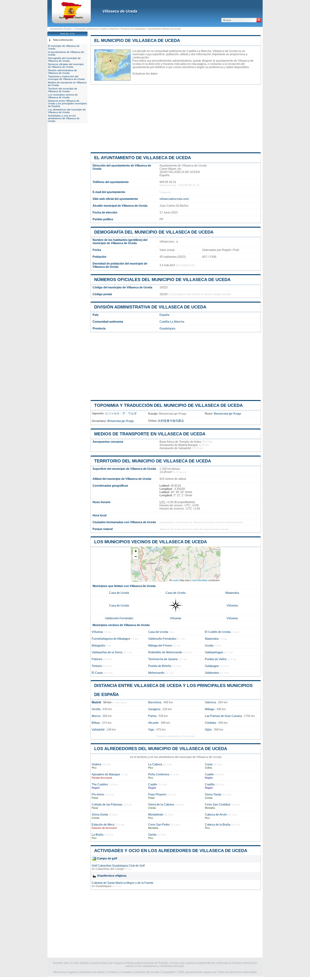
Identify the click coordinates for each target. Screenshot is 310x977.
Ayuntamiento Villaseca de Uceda (164, 29)
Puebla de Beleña (159, 665)
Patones (97, 659)
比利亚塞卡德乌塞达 (171, 420)
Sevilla (96, 709)
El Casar (97, 672)
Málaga (209, 709)
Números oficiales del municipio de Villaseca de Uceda (162, 279)
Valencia (210, 702)
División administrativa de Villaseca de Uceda (150, 307)
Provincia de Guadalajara (133, 29)
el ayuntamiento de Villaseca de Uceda (142, 157)
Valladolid (98, 729)
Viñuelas (232, 605)
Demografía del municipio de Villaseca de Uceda (153, 232)
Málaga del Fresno (160, 645)
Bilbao (96, 722)
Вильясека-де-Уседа (227, 413)
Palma (152, 715)
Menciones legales (65, 972)
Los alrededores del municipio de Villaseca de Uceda (160, 748)
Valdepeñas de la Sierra (107, 652)
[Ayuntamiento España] (71, 18)
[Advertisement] (175, 118)
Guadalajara (167, 328)
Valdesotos (212, 672)
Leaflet (175, 580)
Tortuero (97, 665)
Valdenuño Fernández (119, 618)
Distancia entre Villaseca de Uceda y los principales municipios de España (67, 103)
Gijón (208, 729)
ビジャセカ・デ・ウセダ (121, 413)
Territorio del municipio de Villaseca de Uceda (152, 460)
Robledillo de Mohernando (165, 652)
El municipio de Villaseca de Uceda (137, 40)
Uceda (209, 645)
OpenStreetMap (200, 580)
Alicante (153, 722)
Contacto (112, 972)
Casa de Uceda (119, 592)
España (164, 314)
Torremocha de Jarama (162, 659)
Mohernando (156, 672)
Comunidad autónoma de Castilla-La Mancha (96, 29)
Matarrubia (232, 592)
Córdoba (210, 722)
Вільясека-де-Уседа (120, 420)
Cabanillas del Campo (110, 868)
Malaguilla (98, 645)
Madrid (96, 702)
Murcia (96, 715)
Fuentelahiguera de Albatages (111, 638)
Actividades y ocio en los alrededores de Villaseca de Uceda (170, 850)
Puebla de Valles (216, 659)
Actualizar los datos (144, 73)
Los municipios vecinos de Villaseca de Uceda (150, 541)
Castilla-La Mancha (171, 321)
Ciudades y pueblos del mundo (140, 972)
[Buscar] (259, 20)
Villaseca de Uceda (119, 11)
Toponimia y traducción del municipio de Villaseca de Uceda (168, 405)
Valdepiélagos (214, 652)
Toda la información (63, 40)
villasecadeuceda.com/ (174, 198)
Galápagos (212, 665)
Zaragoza (154, 709)
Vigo (151, 729)
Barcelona (154, 702)
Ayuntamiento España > (62, 29)
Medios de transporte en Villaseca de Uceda (149, 433)
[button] (135, 551)
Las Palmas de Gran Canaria (223, 715)
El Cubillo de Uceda (218, 631)
